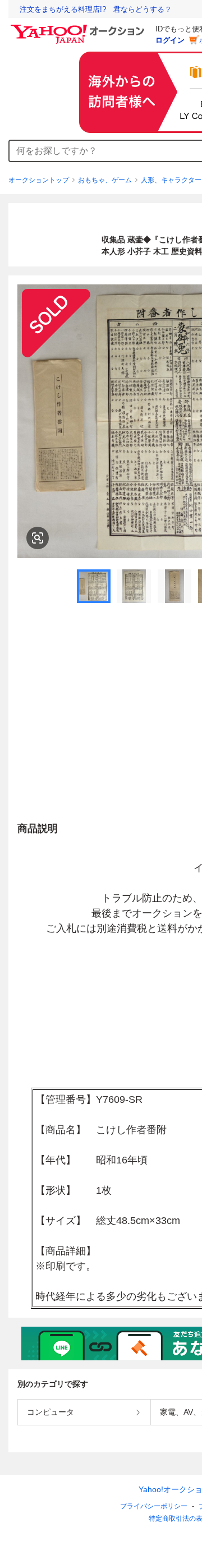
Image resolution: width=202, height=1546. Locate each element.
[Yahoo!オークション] (79, 27)
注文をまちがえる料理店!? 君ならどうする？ (96, 9)
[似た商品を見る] (37, 538)
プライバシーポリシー (153, 1506)
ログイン (170, 40)
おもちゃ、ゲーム (105, 180)
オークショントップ (38, 180)
